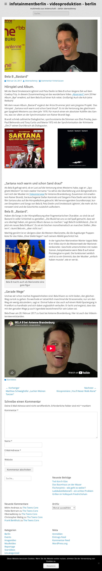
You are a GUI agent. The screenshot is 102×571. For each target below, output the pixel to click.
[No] (98, 563)
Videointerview (36, 194)
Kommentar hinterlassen (52, 80)
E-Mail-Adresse (13, 450)
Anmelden (57, 533)
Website (9, 459)
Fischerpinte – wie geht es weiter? (69, 487)
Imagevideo (10, 540)
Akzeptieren (51, 566)
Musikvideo (10, 543)
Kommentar (11, 410)
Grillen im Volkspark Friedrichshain (69, 494)
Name (8, 441)
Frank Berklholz (12, 520)
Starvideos (11, 379)
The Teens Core (30, 507)
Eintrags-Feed (59, 537)
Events (8, 537)
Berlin (7, 533)
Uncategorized (12, 553)
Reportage (10, 546)
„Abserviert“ (78, 94)
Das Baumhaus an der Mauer (67, 484)
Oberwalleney (31, 80)
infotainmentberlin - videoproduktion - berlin (52, 4)
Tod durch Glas (60, 481)
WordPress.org (59, 543)
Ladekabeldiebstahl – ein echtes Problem (72, 491)
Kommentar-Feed (61, 540)
